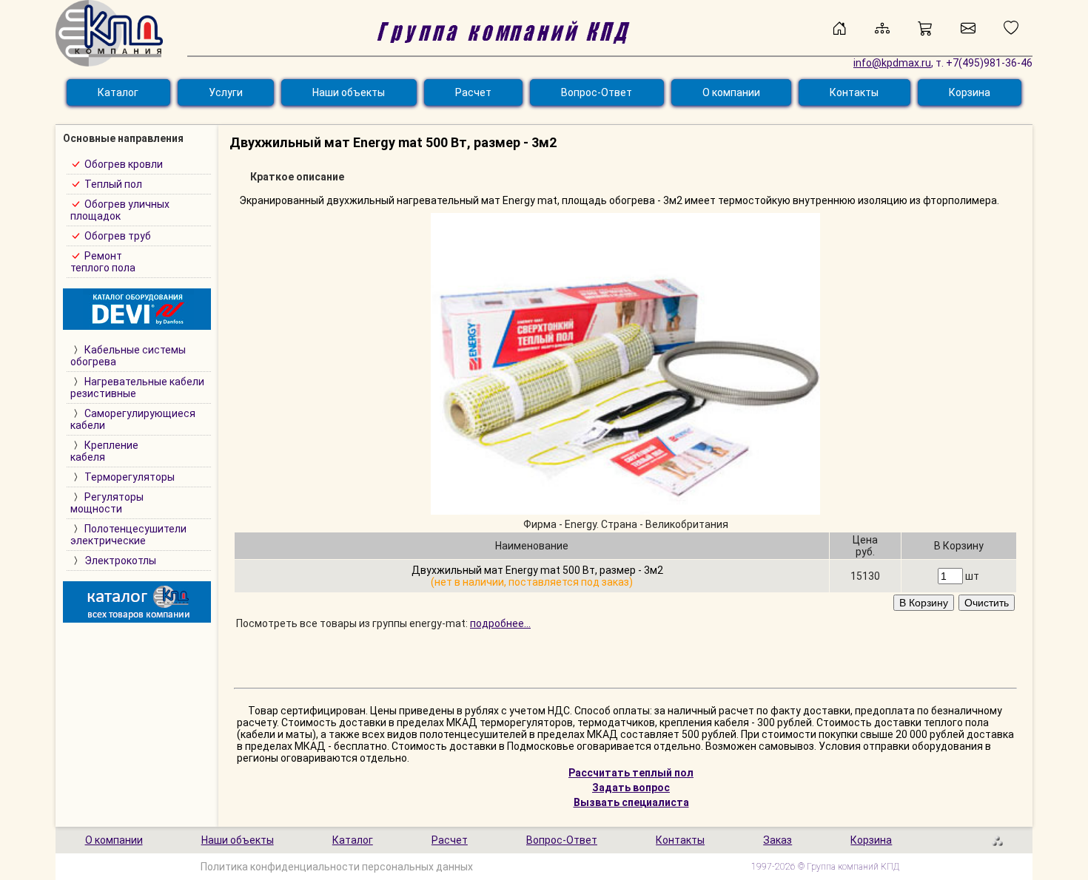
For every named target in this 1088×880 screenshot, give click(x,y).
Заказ (777, 840)
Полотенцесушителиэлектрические (128, 534)
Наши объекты (348, 92)
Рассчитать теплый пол (631, 773)
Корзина (969, 92)
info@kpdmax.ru (892, 63)
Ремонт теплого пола (102, 262)
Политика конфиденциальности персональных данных (337, 867)
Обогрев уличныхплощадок (119, 210)
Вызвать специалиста (631, 802)
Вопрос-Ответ (596, 92)
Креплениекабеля (104, 451)
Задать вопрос (631, 787)
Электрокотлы (120, 560)
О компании (731, 92)
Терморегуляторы (129, 477)
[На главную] (839, 28)
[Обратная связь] (968, 28)
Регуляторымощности (107, 503)
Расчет (473, 92)
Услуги (226, 92)
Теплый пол (113, 184)
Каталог (118, 92)
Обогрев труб (117, 236)
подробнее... (500, 623)
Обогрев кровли (123, 164)
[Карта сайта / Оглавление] (882, 28)
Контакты (854, 92)
